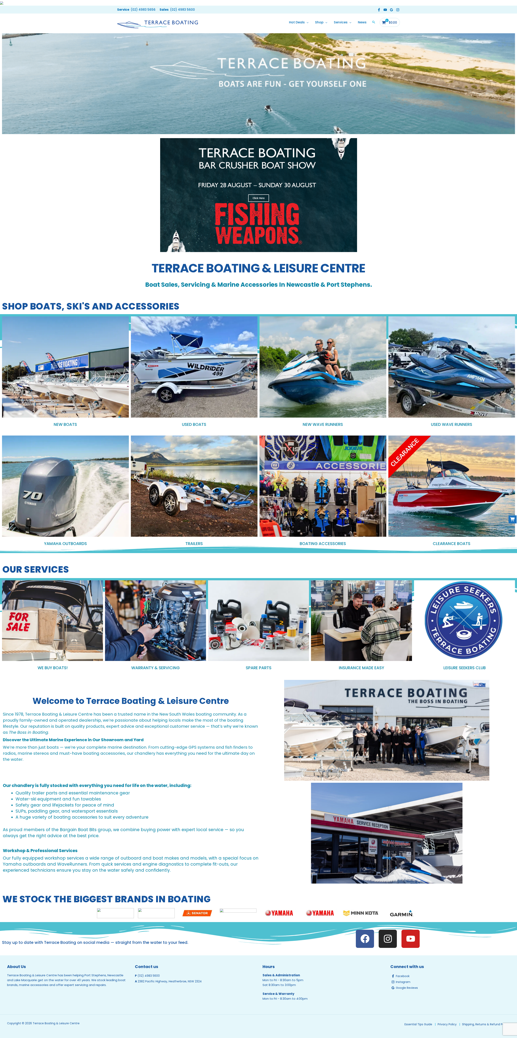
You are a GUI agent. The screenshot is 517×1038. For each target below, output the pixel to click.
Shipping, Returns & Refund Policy (485, 1024)
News (362, 22)
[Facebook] (379, 10)
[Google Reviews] (391, 10)
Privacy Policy (447, 1024)
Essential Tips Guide (418, 1024)
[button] (136, 9)
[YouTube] (385, 10)
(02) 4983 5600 (149, 976)
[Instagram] (398, 10)
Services (341, 22)
